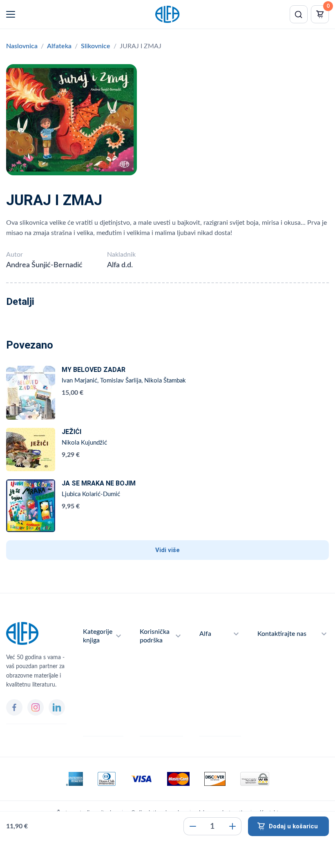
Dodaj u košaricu (293, 826)
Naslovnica (22, 46)
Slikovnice (95, 46)
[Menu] (10, 14)
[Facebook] (14, 707)
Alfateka (59, 46)
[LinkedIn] (57, 707)
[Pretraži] (299, 14)
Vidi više (167, 550)
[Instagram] (35, 707)
